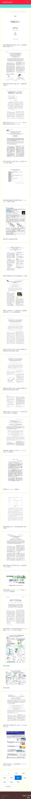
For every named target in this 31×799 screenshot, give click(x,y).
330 (11, 777)
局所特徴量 (6, 666)
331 (18, 777)
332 (25, 777)
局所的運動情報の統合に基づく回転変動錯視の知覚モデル (15, 45)
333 (4, 782)
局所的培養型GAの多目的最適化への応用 (15, 276)
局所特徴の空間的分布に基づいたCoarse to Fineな (15, 726)
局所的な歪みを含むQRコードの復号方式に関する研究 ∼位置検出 (15, 412)
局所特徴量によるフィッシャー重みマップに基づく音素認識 (15, 590)
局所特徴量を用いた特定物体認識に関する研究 (15, 527)
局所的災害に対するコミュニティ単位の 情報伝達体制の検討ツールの (15, 123)
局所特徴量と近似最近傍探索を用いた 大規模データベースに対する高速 (15, 629)
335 (18, 782)
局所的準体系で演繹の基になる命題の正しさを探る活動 (15, 162)
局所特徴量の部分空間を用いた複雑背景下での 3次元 (15, 566)
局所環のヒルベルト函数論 (11, 489)
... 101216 (7, 786)
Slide (7, 2)
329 (4, 777)
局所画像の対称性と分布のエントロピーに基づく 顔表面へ (15, 451)
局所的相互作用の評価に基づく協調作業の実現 (15, 84)
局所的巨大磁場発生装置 (10, 239)
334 (11, 782)
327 (16, 773)
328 (23, 773)
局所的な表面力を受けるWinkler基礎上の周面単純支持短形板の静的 (15, 350)
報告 (28, 798)
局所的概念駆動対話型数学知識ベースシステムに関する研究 (15, 201)
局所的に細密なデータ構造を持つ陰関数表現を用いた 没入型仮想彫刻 (15, 311)
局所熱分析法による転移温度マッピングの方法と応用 (15, 764)
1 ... (9, 773)
